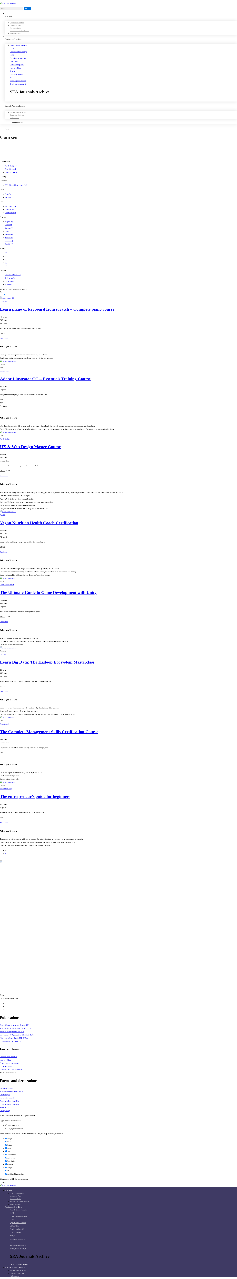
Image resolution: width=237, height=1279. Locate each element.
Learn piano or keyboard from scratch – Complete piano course (57, 309)
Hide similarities (13, 1125)
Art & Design (11, 166)
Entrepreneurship (6, 789)
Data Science (11, 169)
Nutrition (3, 515)
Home (7, 129)
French (8, 225)
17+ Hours (10, 284)
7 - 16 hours (10, 281)
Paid (8, 197)
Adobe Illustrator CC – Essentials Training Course (45, 379)
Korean (9, 238)
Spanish (9, 244)
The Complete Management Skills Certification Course (49, 731)
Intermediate (10, 213)
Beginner (9, 209)
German (9, 228)
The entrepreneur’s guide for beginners (35, 796)
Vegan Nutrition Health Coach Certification (39, 523)
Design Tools (4, 371)
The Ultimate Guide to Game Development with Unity (48, 592)
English (9, 222)
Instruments (4, 301)
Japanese (9, 234)
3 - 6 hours (10, 278)
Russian (9, 241)
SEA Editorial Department (16, 185)
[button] (123, 100)
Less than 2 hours (13, 275)
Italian (8, 231)
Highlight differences (15, 1129)
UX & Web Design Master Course (30, 446)
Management (4, 724)
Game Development (7, 585)
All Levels (10, 206)
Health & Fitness (12, 172)
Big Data (3, 654)
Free (8, 194)
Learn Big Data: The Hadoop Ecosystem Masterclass (47, 662)
